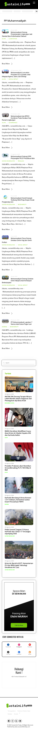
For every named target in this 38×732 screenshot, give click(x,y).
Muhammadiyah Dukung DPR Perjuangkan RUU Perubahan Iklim (23, 157)
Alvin (4, 39)
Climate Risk (13, 39)
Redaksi (10, 714)
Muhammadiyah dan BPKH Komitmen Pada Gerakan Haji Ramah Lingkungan (16, 118)
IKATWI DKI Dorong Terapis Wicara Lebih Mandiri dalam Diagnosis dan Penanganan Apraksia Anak (18, 398)
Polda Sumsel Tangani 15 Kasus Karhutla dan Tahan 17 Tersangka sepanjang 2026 (18, 531)
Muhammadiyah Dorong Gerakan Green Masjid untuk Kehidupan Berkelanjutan (17, 281)
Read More (6, 63)
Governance (13, 122)
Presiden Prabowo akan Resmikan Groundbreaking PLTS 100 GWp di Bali (18, 468)
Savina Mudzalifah (8, 161)
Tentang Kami (12, 711)
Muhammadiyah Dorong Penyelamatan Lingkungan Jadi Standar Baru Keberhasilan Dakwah (17, 34)
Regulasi (21, 161)
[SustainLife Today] (17, 7)
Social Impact (13, 79)
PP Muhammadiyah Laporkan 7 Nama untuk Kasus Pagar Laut (21, 323)
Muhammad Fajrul (9, 403)
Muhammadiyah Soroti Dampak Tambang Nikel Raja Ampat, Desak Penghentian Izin (18, 200)
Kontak (16, 714)
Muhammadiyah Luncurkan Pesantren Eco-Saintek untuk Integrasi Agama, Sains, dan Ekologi (16, 74)
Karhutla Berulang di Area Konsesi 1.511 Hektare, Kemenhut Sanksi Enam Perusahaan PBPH (18, 500)
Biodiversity (22, 204)
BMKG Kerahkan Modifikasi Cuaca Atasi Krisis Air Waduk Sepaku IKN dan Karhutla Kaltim (18, 433)
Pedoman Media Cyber (24, 711)
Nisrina (4, 327)
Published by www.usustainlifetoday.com (18, 727)
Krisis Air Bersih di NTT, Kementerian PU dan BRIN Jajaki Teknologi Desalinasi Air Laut (19, 565)
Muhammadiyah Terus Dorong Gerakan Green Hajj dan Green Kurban (17, 240)
